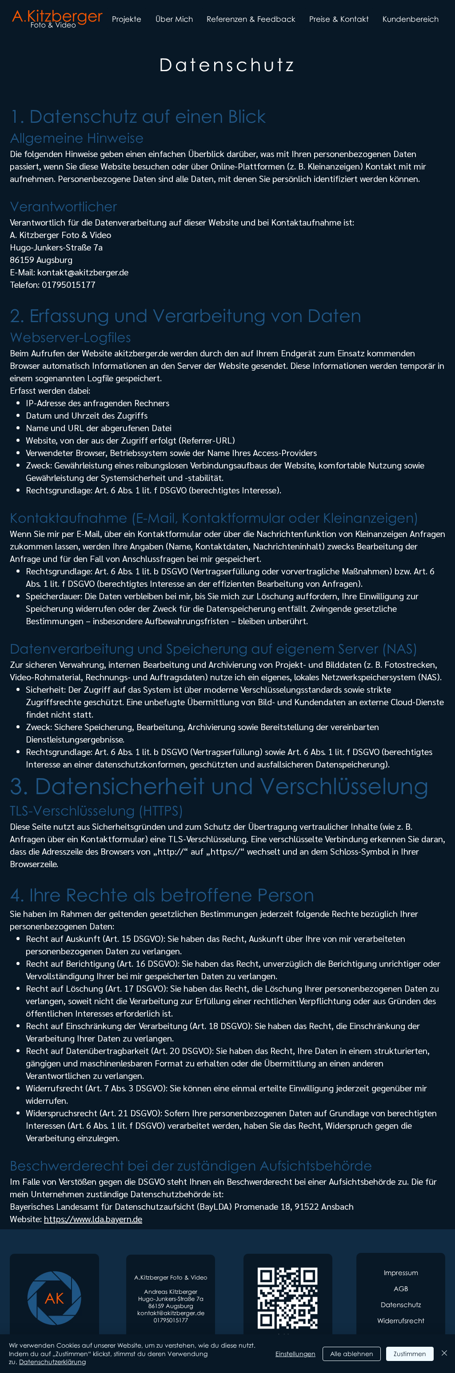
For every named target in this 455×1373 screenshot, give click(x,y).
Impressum (401, 1272)
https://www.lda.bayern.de (93, 1218)
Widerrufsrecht (400, 1320)
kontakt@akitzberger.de (82, 272)
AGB (401, 1288)
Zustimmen (410, 1353)
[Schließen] (444, 1353)
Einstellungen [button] (295, 1353)
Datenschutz (401, 1304)
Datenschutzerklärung (52, 1361)
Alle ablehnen (351, 1353)
